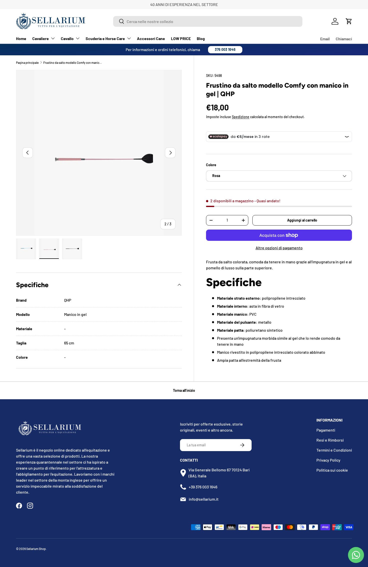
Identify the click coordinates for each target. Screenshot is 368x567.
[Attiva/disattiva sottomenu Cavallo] (78, 38)
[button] (348, 21)
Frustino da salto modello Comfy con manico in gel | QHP (73, 62)
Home (21, 38)
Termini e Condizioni (334, 450)
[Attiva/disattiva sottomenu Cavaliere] (53, 38)
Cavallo (67, 38)
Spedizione (240, 117)
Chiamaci (344, 38)
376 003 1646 (225, 49)
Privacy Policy (328, 460)
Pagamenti (325, 430)
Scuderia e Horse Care (105, 38)
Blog (201, 38)
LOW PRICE (181, 38)
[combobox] (208, 21)
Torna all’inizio (184, 390)
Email (325, 38)
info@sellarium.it (204, 499)
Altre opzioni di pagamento (279, 247)
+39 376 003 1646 (203, 486)
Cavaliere (40, 38)
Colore (211, 165)
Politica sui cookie (332, 470)
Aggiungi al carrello (302, 220)
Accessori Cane (151, 38)
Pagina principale (27, 62)
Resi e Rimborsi (330, 440)
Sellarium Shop (36, 548)
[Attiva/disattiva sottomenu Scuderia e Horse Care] (129, 38)
